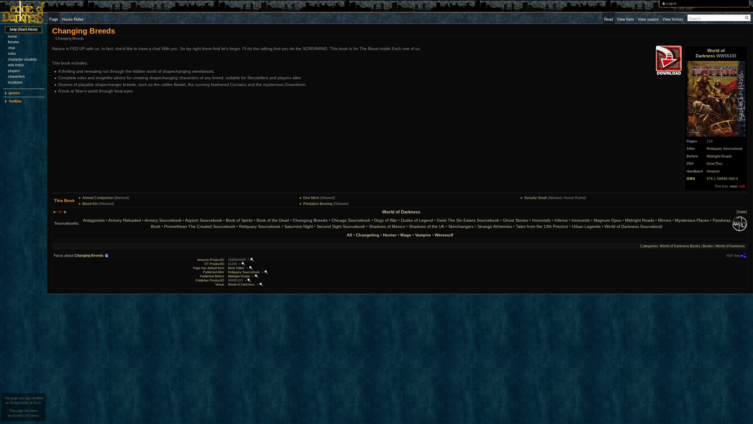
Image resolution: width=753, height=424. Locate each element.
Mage (405, 235)
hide (742, 211)
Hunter (390, 235)
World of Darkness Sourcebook (633, 226)
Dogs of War (385, 220)
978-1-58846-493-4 (722, 179)
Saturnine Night (298, 226)
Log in (672, 3)
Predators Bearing (317, 204)
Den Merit (311, 198)
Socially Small (535, 198)
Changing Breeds (89, 255)
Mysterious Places (692, 220)
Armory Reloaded (124, 220)
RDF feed (733, 255)
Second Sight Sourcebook (341, 226)
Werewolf (444, 235)
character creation (22, 59)
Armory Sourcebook (162, 220)
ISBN (691, 179)
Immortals (541, 220)
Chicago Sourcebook (350, 220)
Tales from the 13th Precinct (542, 226)
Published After (213, 272)
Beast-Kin (90, 204)
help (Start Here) (23, 29)
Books (708, 246)
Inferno (561, 220)
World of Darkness (710, 53)
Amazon (713, 171)
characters (16, 76)
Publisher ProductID (210, 280)
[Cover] (716, 99)
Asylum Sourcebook (203, 220)
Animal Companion (97, 198)
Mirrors (664, 220)
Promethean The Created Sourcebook (199, 226)
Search (695, 18)
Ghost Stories (515, 220)
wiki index (16, 65)
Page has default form (208, 268)
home (12, 36)
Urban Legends (586, 226)
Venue (219, 284)
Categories (649, 246)
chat (11, 48)
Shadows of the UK (426, 226)
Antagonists (94, 220)
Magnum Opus (607, 220)
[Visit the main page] (23, 12)
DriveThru (714, 164)
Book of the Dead (272, 220)
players (14, 71)
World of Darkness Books (680, 246)
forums (13, 42)
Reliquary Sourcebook (724, 149)
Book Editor (236, 268)
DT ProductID (214, 264)
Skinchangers (461, 226)
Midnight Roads (719, 156)
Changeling (367, 235)
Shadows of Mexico (387, 226)
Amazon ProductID (210, 259)
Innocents (581, 220)
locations (15, 82)
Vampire (423, 235)
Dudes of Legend (417, 220)
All (349, 235)
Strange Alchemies (494, 226)
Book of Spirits (239, 220)
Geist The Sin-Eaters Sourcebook (468, 220)
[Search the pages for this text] (747, 18)
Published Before (212, 276)
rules (12, 54)
